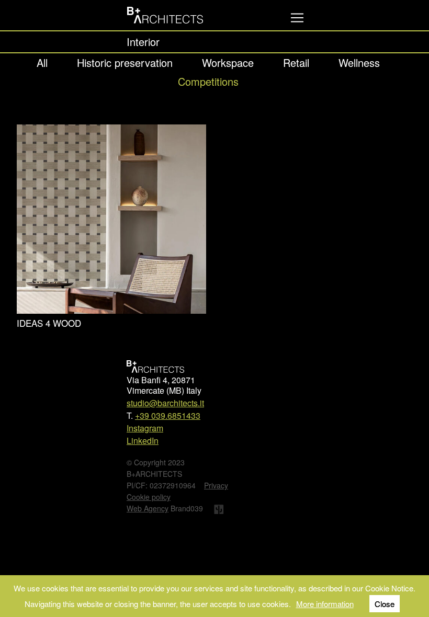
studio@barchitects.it (165, 403)
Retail (296, 62)
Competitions (208, 81)
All (42, 62)
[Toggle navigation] (297, 17)
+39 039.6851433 (167, 415)
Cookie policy (149, 497)
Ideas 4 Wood (49, 322)
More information (325, 603)
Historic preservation (125, 62)
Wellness (359, 62)
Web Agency (147, 508)
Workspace (228, 62)
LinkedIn (143, 441)
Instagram (145, 428)
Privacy (216, 485)
